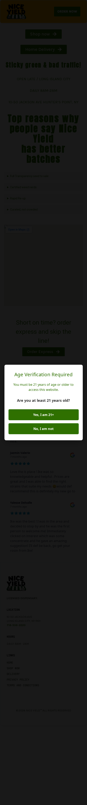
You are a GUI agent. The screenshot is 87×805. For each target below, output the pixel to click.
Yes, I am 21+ (43, 415)
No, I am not (43, 429)
